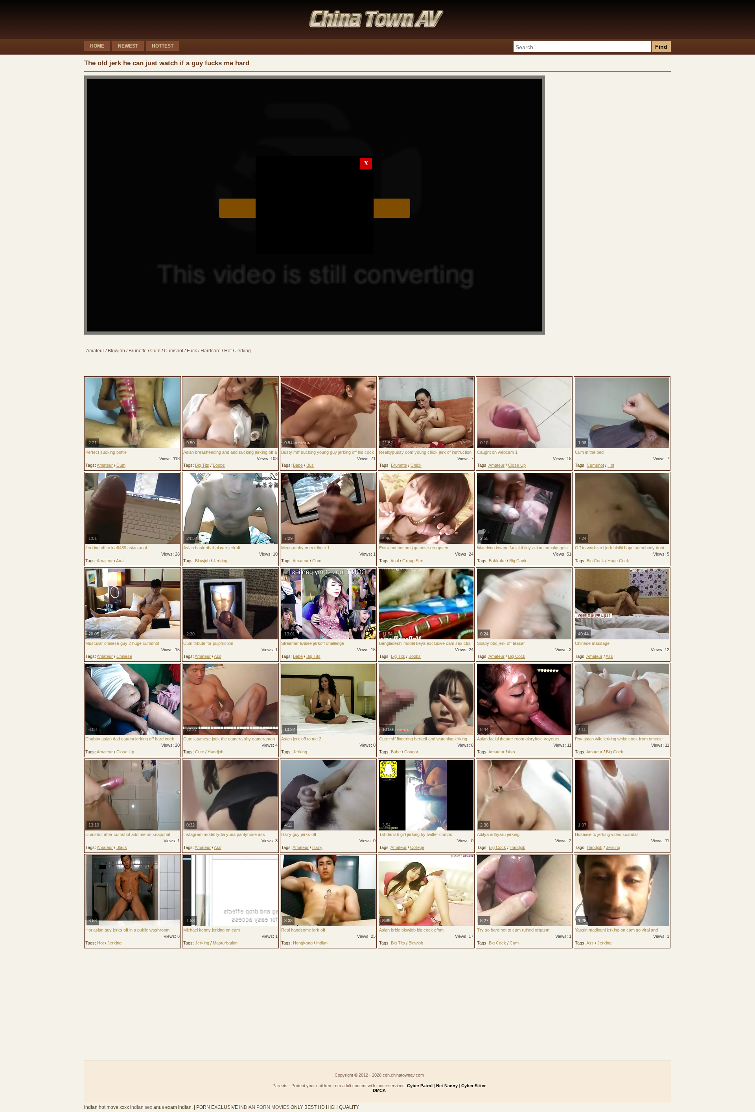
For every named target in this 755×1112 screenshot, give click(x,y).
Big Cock (518, 560)
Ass (217, 656)
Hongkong (303, 943)
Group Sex (412, 560)
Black (121, 847)
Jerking (243, 350)
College (417, 847)
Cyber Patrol (420, 1085)
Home (97, 46)
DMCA (379, 1090)
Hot (228, 350)
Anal (120, 560)
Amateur (95, 350)
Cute (199, 751)
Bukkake (497, 560)
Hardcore (211, 350)
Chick (416, 465)
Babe (298, 465)
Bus (310, 465)
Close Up (517, 465)
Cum (155, 350)
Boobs (219, 465)
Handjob (215, 751)
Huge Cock (618, 560)
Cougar (411, 751)
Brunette (138, 350)
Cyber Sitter (473, 1085)
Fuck (192, 350)
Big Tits (202, 465)
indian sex (141, 1107)
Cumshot (173, 350)
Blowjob (116, 350)
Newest (128, 46)
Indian (322, 943)
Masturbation (225, 943)
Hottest (162, 46)
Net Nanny (447, 1085)
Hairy (317, 847)
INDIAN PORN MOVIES (264, 1107)
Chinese (124, 656)
